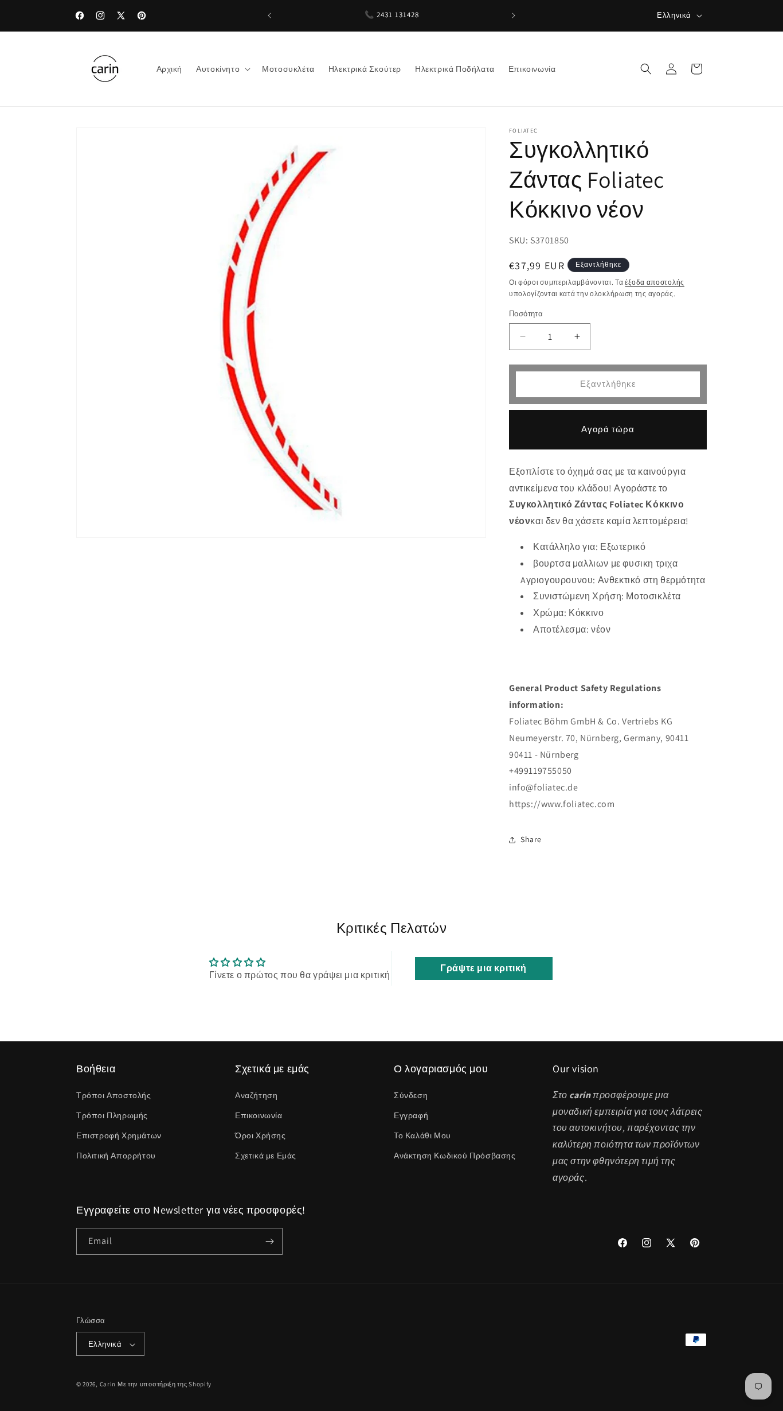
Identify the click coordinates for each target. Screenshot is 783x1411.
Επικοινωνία (259, 1115)
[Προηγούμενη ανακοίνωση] (269, 15)
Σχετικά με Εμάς (265, 1155)
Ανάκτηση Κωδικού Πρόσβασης (455, 1155)
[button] (222, 69)
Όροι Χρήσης (260, 1135)
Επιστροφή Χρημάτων (119, 1135)
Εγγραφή (411, 1115)
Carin (108, 1385)
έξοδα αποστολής (654, 282)
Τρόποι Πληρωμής (112, 1115)
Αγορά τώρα (608, 429)
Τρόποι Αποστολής (113, 1095)
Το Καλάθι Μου (422, 1135)
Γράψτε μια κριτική (483, 968)
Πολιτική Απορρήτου (116, 1155)
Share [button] (531, 839)
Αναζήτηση (256, 1095)
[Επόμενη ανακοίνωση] (513, 15)
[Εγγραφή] (269, 1241)
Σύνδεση (411, 1095)
